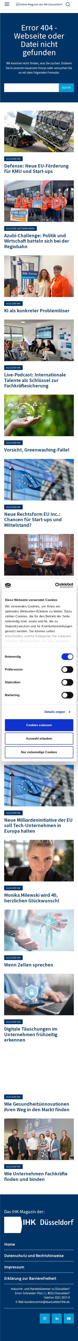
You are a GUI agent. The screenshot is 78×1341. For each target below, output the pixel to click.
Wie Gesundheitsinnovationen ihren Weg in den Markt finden (36, 1106)
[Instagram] (45, 1318)
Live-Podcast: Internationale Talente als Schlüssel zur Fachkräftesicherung (35, 380)
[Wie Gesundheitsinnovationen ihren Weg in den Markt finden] (39, 1069)
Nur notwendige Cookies (39, 752)
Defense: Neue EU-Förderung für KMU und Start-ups (36, 168)
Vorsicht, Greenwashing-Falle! (36, 450)
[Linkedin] (57, 1318)
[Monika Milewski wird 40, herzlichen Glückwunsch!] (39, 860)
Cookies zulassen (39, 725)
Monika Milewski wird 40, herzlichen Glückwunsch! (31, 898)
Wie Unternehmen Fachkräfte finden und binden (36, 1176)
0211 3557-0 (62, 1297)
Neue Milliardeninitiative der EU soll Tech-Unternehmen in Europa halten (38, 825)
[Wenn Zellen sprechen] (39, 930)
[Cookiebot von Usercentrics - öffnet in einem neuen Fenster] (55, 585)
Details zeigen (55, 712)
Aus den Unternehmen (20, 228)
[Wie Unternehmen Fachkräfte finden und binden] (39, 1139)
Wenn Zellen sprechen (28, 964)
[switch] (67, 669)
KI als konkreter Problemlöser (36, 310)
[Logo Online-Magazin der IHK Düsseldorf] (39, 4)
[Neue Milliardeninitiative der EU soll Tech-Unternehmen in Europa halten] (39, 785)
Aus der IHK (13, 158)
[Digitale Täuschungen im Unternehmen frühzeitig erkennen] (39, 994)
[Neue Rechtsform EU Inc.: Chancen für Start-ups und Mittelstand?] (39, 479)
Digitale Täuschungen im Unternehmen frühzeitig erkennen (30, 1034)
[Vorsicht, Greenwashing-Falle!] (39, 415)
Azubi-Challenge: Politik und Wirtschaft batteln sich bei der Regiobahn (36, 241)
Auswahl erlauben (39, 738)
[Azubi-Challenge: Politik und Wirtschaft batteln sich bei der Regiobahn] (39, 201)
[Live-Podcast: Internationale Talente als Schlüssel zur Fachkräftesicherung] (39, 340)
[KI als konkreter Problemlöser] (39, 276)
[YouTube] (69, 1318)
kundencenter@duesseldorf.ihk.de (47, 1302)
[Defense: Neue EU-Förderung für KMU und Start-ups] (39, 131)
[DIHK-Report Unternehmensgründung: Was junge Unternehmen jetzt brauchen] (39, 555)
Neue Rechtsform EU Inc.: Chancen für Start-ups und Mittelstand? (33, 519)
